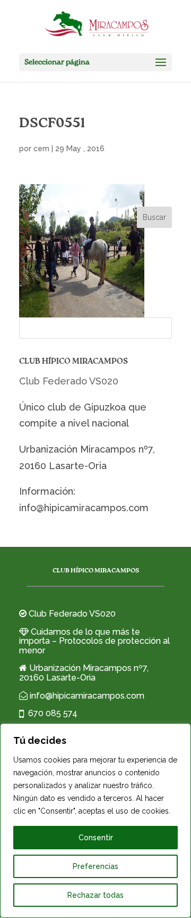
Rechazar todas (95, 895)
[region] (95, 820)
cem (41, 148)
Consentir (96, 837)
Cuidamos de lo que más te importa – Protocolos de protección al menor (94, 641)
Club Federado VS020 (68, 381)
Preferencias (95, 866)
